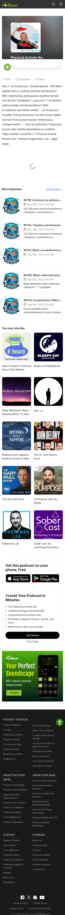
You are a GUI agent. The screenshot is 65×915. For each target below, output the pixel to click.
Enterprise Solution (13, 734)
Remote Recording (12, 754)
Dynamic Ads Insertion (15, 789)
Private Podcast (11, 739)
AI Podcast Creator (42, 751)
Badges (7, 872)
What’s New (9, 845)
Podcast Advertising (13, 785)
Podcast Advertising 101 (44, 817)
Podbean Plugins (12, 812)
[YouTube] (42, 897)
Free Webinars (10, 850)
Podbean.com (43, 913)
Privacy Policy (21, 903)
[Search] (53, 4)
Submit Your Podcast (14, 802)
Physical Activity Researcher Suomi (29, 58)
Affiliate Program (41, 864)
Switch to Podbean (13, 807)
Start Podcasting (41, 725)
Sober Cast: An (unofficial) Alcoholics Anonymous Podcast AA (48, 545)
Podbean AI (9, 759)
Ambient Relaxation (13, 822)
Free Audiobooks (12, 817)
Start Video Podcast (42, 730)
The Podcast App (12, 744)
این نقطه (38, 410)
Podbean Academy (13, 859)
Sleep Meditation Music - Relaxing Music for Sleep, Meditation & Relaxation (16, 412)
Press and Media (41, 855)
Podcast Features (12, 725)
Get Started (32, 635)
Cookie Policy (40, 903)
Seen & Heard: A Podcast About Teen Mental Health (16, 368)
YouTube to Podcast (43, 761)
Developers (9, 882)
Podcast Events (11, 855)
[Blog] (35, 897)
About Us (37, 840)
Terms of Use (17, 908)
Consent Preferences (39, 908)
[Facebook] (22, 897)
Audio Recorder (11, 749)
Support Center (11, 840)
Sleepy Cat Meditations (47, 365)
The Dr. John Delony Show (45, 456)
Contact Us (38, 869)
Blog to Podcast (40, 756)
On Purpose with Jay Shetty (45, 501)
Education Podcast (42, 765)
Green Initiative (40, 859)
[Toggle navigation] (61, 4)
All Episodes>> (54, 189)
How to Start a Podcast (44, 780)
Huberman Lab (10, 543)
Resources (8, 877)
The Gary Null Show (13, 499)
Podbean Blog (39, 845)
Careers (36, 850)
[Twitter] (29, 897)
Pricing (6, 729)
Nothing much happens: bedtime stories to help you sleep (15, 456)
